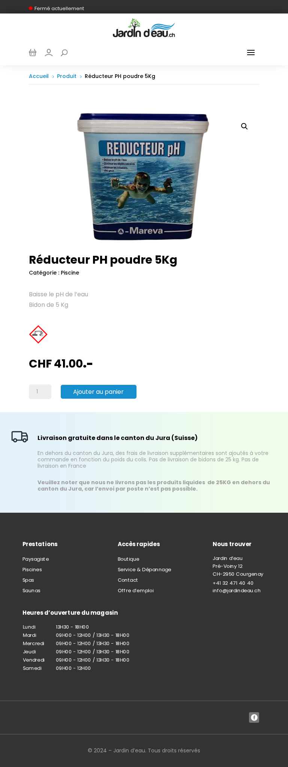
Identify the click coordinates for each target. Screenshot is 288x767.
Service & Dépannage (144, 569)
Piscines (32, 569)
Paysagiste (35, 559)
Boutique (129, 559)
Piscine (70, 272)
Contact (128, 580)
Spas (28, 580)
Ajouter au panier (98, 391)
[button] (244, 126)
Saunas (31, 590)
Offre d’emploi (136, 590)
